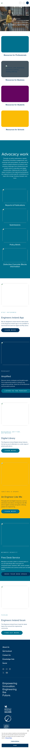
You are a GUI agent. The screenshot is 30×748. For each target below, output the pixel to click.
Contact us (6, 655)
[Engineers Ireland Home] (2, 3)
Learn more (10, 330)
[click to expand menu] (27, 2)
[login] (20, 2)
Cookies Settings (15, 741)
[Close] (28, 731)
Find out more (12, 632)
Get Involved (7, 651)
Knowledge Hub (8, 659)
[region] (15, 738)
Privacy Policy (8, 738)
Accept (15, 745)
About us (5, 647)
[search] (24, 3)
